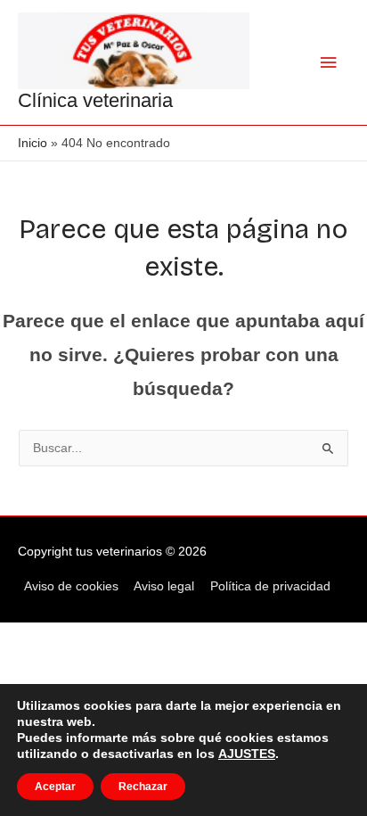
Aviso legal (164, 586)
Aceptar (55, 786)
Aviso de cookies (71, 586)
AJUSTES (246, 753)
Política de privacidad (270, 586)
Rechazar (142, 786)
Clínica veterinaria (95, 100)
